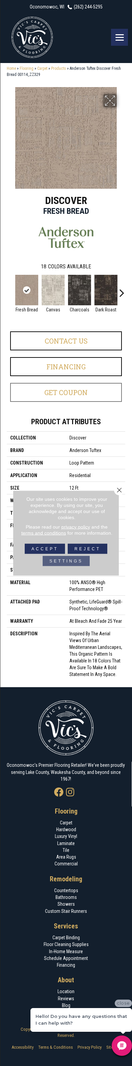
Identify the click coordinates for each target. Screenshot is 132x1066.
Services (66, 926)
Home (11, 68)
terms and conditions (43, 533)
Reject (87, 549)
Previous (10, 289)
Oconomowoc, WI (47, 6)
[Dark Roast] (106, 290)
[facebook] (59, 793)
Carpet (42, 68)
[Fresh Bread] (27, 290)
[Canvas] (53, 290)
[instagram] (70, 793)
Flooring (27, 68)
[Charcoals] (79, 290)
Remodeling (66, 879)
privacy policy (75, 527)
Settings (66, 561)
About (66, 980)
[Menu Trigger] (119, 37)
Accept (44, 549)
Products (58, 68)
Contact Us (66, 340)
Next (122, 289)
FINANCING (66, 366)
